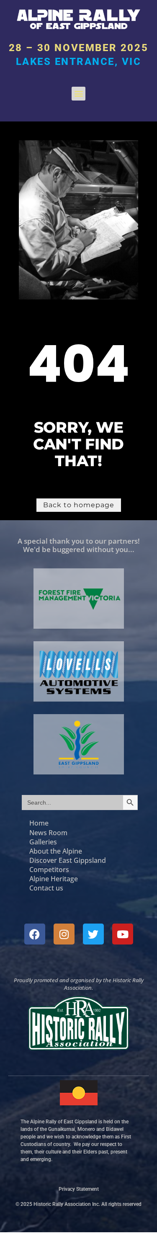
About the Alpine (56, 851)
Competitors (49, 869)
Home (39, 823)
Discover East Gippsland (67, 860)
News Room (48, 832)
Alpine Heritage (53, 878)
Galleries (43, 841)
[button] (78, 94)
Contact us (46, 888)
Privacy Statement (79, 1189)
